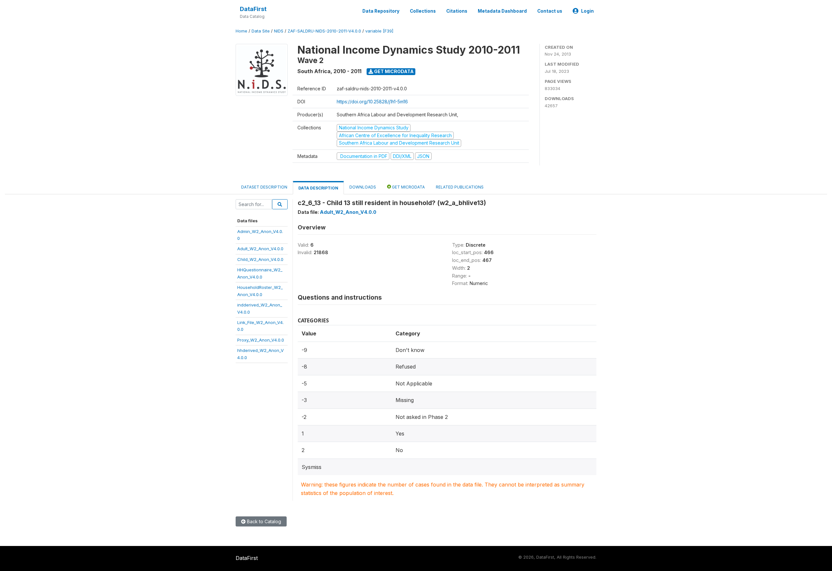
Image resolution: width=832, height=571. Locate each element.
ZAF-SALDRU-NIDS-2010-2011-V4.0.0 (324, 31)
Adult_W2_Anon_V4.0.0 (260, 248)
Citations (456, 11)
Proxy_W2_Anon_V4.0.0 (260, 340)
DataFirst (253, 9)
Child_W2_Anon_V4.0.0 (260, 259)
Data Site (261, 31)
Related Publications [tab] (460, 187)
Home (241, 31)
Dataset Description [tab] (264, 187)
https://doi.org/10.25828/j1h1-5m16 (372, 101)
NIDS (278, 31)
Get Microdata (393, 71)
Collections (423, 11)
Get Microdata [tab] (408, 187)
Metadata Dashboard (502, 11)
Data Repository (380, 11)
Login (587, 11)
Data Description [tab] (318, 188)
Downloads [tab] (362, 187)
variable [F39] (379, 31)
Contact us (549, 11)
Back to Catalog (263, 521)
